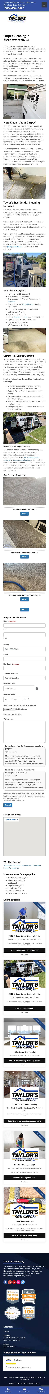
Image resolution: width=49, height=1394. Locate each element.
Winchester (14, 868)
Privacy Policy (20, 800)
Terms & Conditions (9, 800)
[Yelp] (14, 1282)
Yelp (25, 317)
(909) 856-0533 (14, 247)
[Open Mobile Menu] (44, 4)
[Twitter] (23, 1282)
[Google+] (10, 1282)
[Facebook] (5, 1282)
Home (11, 1383)
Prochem (11, 302)
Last (5, 638)
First (5, 629)
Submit (8, 805)
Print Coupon (24, 954)
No (16, 752)
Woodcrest (7, 865)
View (24, 514)
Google (17, 317)
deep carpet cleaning (21, 460)
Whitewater (27, 865)
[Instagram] (18, 1282)
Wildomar (17, 865)
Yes (8, 752)
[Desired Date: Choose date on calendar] (37, 688)
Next (23, 609)
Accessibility (34, 1383)
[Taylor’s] (24, 18)
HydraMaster (27, 304)
